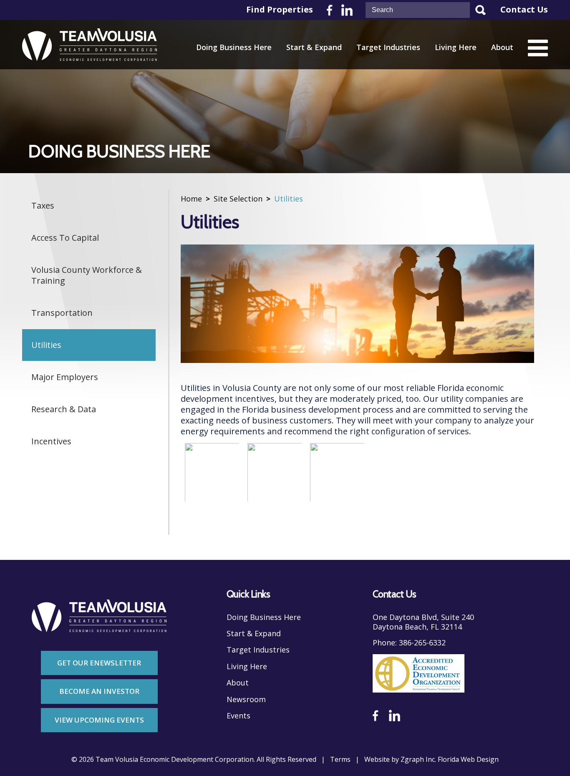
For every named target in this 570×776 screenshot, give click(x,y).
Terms (340, 759)
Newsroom (246, 699)
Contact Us (524, 9)
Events (238, 716)
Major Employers (64, 377)
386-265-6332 (422, 643)
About (502, 47)
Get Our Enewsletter (99, 663)
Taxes (42, 205)
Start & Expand (314, 47)
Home (191, 199)
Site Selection (238, 199)
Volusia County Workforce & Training (86, 275)
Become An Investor (99, 691)
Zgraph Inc (418, 759)
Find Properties (279, 9)
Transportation (62, 312)
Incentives (51, 441)
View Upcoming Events (99, 720)
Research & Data (63, 409)
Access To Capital (65, 237)
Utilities (46, 344)
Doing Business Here (234, 47)
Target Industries (388, 47)
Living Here (456, 47)
